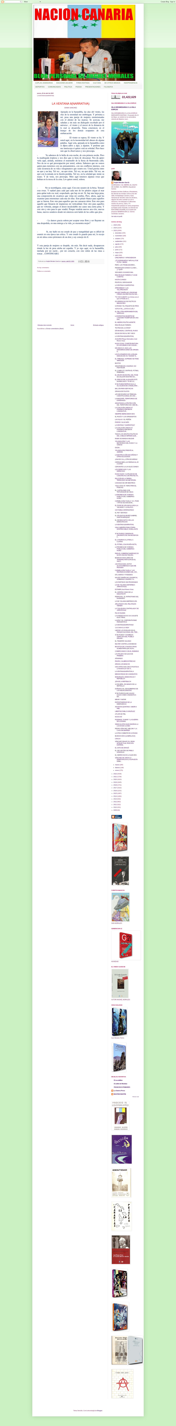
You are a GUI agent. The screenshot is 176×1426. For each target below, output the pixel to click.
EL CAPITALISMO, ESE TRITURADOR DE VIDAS (124, 491)
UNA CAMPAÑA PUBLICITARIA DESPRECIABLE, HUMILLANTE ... (126, 529)
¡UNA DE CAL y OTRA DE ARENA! (126, 459)
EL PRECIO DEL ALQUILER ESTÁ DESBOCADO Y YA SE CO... (126, 380)
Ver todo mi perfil (116, 216)
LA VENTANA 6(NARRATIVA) (124, 524)
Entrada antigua (98, 325)
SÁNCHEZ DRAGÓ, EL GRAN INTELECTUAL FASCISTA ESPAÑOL (125, 743)
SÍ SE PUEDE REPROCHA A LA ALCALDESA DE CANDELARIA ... (127, 385)
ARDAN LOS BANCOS (122, 664)
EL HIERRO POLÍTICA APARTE (125, 322)
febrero (117, 767)
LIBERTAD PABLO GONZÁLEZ (125, 711)
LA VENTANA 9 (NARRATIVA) (124, 285)
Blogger (99, 1410)
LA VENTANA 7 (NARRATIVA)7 (125, 425)
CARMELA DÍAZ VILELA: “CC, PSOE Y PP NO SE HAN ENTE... (127, 502)
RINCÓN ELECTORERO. (123, 325)
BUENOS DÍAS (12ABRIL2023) (125, 736)
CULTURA (97, 83)
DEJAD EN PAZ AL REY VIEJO (125, 333)
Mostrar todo (136, 1096)
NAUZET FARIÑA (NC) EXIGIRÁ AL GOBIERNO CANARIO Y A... (126, 578)
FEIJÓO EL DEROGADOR (123, 282)
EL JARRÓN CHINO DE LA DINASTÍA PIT (124, 593)
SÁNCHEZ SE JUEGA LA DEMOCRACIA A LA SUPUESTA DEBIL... (126, 759)
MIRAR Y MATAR (120, 699)
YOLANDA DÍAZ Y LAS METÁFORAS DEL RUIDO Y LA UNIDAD (126, 443)
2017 (115, 788)
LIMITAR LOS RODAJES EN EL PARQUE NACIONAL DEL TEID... (126, 631)
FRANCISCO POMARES (122, 1087)
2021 (115, 777)
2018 (115, 785)
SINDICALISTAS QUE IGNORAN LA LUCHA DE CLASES (126, 725)
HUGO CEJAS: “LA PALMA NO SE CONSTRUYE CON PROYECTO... (127, 475)
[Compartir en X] (84, 261)
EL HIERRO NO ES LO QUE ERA (126, 755)
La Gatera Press (119, 1091)
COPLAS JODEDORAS (44, 83)
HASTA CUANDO (120, 279)
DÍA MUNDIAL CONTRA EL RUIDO (126, 331)
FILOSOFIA (108, 87)
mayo (117, 252)
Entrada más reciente (45, 325)
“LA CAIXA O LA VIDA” (122, 627)
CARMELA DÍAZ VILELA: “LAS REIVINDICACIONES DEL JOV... (126, 571)
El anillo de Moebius (120, 1084)
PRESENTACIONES (92, 87)
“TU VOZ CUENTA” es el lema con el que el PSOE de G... (127, 298)
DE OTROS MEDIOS (112, 83)
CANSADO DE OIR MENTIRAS (125, 483)
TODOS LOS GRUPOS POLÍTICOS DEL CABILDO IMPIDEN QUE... (126, 435)
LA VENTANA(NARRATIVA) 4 (124, 671)
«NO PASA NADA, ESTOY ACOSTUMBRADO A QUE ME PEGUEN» (125, 565)
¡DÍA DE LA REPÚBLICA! (123, 681)
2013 (115, 799)
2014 (115, 796)
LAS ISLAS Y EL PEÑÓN (123, 419)
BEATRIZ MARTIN (120, 1094)
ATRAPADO (119, 658)
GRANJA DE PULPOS (122, 391)
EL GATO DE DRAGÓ (122, 748)
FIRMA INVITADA (82, 83)
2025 (115, 225)
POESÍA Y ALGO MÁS (122, 422)
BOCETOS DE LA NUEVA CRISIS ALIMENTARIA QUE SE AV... (126, 647)
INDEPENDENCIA (130, 83)
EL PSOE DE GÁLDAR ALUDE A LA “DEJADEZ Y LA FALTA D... (126, 506)
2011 (115, 804)
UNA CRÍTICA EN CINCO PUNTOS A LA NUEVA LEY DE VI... (127, 667)
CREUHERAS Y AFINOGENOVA (125, 258)
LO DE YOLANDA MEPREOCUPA (126, 601)
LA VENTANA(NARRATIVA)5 (124, 625)
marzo (117, 765)
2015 (115, 793)
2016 (115, 790)
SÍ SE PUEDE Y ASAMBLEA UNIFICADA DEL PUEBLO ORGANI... (124, 636)
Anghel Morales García (121, 182)
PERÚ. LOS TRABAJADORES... (125, 265)
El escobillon (118, 1080)
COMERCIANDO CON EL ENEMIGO (127, 651)
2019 (115, 782)
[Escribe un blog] (81, 261)
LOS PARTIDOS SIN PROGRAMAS (126, 582)
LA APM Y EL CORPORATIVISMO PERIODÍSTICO (126, 621)
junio (117, 250)
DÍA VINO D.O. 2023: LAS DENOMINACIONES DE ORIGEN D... (126, 349)
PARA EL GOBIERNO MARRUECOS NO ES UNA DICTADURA (127, 554)
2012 (115, 802)
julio (116, 247)
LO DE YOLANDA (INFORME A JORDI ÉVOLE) (125, 585)
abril (116, 255)
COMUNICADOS (54, 87)
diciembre (118, 233)
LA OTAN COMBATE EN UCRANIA (126, 733)
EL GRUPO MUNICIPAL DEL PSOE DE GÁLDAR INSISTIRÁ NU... (126, 376)
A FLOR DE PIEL (120, 714)
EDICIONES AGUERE (64, 83)
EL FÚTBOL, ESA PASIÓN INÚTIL (126, 544)
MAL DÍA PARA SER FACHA (124, 388)
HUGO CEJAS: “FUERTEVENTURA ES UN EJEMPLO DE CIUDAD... (126, 344)
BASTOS (118, 363)
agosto (117, 244)
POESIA (79, 87)
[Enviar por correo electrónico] (79, 261)
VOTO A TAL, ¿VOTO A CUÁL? (125, 309)
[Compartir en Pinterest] (88, 261)
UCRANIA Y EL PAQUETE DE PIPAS (127, 306)
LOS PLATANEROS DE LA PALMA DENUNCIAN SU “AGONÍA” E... (126, 355)
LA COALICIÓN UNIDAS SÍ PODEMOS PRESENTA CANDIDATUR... (123, 409)
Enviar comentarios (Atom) (55, 328)
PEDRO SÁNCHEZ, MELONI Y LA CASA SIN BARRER (126, 729)
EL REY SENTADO (121, 513)
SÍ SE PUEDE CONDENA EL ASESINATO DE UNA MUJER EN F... (126, 535)
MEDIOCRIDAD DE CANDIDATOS (126, 674)
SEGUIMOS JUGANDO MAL (124, 272)
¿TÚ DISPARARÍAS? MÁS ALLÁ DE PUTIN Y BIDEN (126, 261)
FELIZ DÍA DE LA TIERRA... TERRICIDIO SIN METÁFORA (125, 479)
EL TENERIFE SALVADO (123, 641)
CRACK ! (118, 739)
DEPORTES (39, 87)
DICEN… (118, 448)
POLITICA (68, 87)
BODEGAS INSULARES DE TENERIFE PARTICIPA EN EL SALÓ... (125, 559)
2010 (115, 807)
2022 (115, 774)
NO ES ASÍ (118, 717)
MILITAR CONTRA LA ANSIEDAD (125, 644)
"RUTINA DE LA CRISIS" (123, 328)
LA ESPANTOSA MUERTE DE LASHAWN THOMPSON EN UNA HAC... (126, 317)
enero (117, 770)
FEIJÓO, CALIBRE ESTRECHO (125, 661)
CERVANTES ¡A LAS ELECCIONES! (127, 467)
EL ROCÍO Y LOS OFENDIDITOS (125, 416)
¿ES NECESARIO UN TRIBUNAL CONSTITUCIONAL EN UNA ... (126, 395)
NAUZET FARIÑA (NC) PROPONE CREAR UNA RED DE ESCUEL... (126, 293)
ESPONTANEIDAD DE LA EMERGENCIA (123, 703)
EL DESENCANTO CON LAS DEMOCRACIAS (124, 521)
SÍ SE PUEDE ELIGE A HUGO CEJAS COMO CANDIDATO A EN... (125, 695)
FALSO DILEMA (120, 613)
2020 (115, 779)
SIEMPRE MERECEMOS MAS (125, 414)
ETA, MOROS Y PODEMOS (124, 575)
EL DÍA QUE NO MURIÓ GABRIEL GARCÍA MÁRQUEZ (126, 516)
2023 (115, 230)
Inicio (72, 325)
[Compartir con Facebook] (86, 261)
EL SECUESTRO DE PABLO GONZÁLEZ (124, 751)
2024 (115, 228)
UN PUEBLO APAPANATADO (124, 510)
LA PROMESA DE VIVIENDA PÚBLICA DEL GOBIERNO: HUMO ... (124, 496)
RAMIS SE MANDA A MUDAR (124, 438)
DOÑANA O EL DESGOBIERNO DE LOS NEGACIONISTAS (126, 689)
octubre (117, 238)
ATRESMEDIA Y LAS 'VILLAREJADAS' (121, 288)
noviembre (118, 236)
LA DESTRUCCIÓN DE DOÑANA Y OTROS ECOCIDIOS (126, 455)
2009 (115, 810)
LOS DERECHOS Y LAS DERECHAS (123, 470)
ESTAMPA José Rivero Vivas (124, 589)
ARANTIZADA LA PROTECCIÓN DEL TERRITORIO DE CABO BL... (127, 404)
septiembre (119, 241)
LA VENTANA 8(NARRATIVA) (124, 336)
